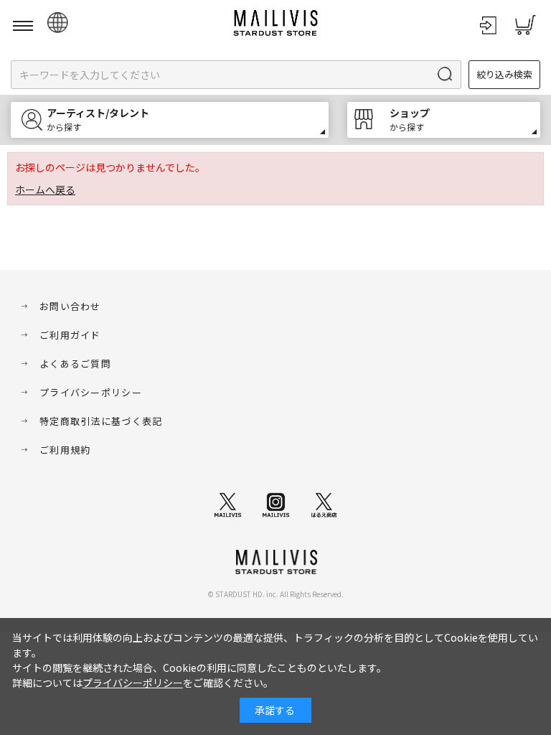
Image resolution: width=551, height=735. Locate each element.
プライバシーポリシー (90, 392)
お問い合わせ (70, 306)
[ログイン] (487, 25)
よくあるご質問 (75, 363)
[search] (446, 75)
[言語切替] (57, 22)
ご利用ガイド (70, 335)
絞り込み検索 (504, 74)
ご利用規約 (65, 450)
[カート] (525, 25)
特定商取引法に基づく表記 (101, 421)
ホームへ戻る (45, 189)
